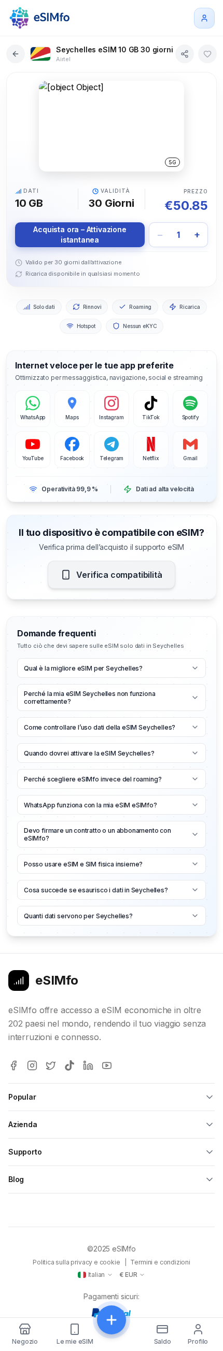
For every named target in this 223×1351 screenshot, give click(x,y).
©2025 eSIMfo (111, 1248)
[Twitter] (51, 1065)
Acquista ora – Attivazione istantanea (79, 234)
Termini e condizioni (160, 1262)
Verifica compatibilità (119, 575)
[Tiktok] (69, 1065)
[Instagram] (32, 1065)
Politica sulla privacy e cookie (76, 1262)
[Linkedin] (88, 1065)
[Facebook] (13, 1065)
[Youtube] (107, 1065)
